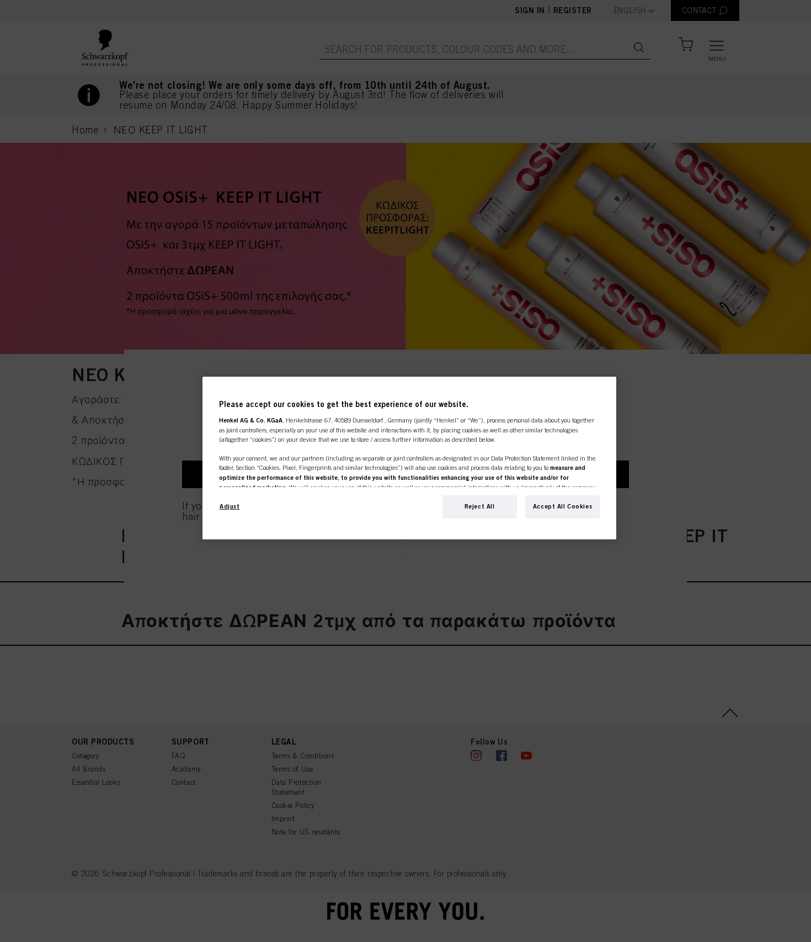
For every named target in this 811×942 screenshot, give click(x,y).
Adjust (229, 506)
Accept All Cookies (562, 506)
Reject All (480, 506)
